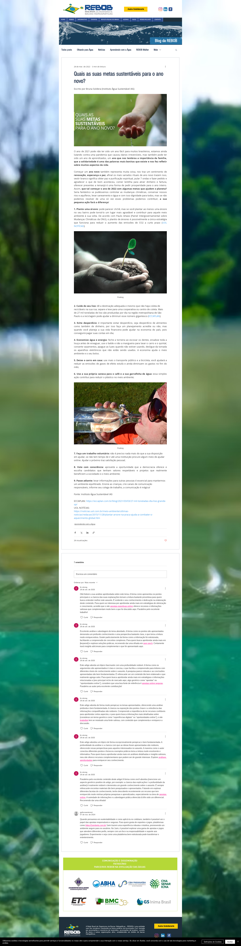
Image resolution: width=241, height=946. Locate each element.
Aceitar (230, 941)
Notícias (101, 49)
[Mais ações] (165, 66)
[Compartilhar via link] (93, 532)
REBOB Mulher (142, 49)
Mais (156, 49)
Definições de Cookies (213, 941)
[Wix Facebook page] (170, 9)
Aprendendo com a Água (120, 49)
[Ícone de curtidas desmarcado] (81, 617)
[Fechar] (237, 941)
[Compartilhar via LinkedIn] (87, 532)
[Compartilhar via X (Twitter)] (81, 532)
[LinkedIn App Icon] (165, 9)
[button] (71, 20)
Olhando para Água (85, 49)
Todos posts (66, 49)
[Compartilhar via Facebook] (75, 532)
